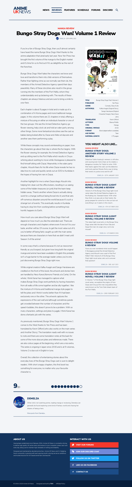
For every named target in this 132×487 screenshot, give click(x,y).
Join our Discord (87, 451)
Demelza (62, 38)
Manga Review (66, 28)
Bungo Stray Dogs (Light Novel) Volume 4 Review (100, 186)
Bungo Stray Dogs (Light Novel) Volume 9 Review (100, 217)
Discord (108, 10)
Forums (95, 10)
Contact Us (82, 472)
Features (69, 10)
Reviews (57, 10)
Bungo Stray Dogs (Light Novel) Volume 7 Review (100, 275)
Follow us (87, 458)
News (46, 10)
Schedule (83, 10)
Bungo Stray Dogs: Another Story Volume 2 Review (100, 153)
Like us (86, 465)
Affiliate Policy (60, 484)
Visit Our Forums (85, 445)
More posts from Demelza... (36, 413)
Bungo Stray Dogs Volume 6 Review (101, 244)
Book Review (91, 182)
